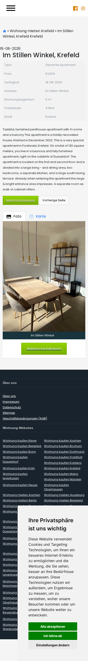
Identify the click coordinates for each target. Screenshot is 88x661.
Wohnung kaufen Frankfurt (63, 457)
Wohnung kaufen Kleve (20, 440)
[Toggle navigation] (11, 8)
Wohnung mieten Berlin (20, 500)
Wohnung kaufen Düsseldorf (15, 459)
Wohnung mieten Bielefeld (63, 500)
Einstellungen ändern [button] (52, 645)
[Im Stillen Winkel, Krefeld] (44, 276)
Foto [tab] (17, 216)
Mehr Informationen (20, 200)
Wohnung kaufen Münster (62, 479)
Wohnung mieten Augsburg (64, 495)
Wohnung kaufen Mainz (61, 474)
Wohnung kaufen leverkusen (15, 476)
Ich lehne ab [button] (53, 636)
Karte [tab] (41, 216)
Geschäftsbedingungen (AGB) (25, 418)
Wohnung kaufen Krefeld (62, 468)
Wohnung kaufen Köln (19, 468)
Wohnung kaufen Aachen (62, 440)
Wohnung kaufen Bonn (19, 452)
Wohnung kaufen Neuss (20, 485)
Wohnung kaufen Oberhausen (56, 487)
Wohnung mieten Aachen (21, 495)
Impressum (11, 402)
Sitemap (9, 413)
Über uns (9, 396)
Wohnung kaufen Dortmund (64, 452)
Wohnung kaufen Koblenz (63, 463)
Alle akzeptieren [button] (52, 626)
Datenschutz (12, 407)
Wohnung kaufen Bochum (63, 446)
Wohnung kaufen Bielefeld (22, 446)
